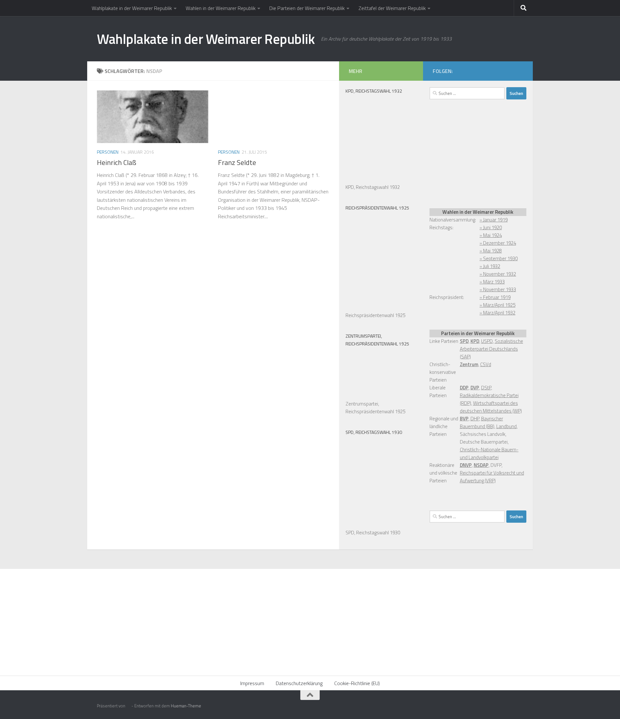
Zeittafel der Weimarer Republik (392, 8)
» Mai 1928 (491, 250)
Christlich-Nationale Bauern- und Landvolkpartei (489, 453)
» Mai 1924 (491, 235)
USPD (487, 341)
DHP (474, 418)
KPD (474, 341)
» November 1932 (498, 274)
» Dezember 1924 (498, 243)
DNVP (466, 465)
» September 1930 (499, 258)
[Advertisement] (477, 152)
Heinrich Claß (116, 162)
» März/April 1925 (497, 305)
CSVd (485, 364)
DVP (474, 387)
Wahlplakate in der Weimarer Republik (132, 8)
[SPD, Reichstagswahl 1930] (378, 525)
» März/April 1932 (497, 312)
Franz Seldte (237, 162)
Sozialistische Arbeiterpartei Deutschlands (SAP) (491, 348)
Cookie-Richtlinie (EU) (357, 683)
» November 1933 (498, 289)
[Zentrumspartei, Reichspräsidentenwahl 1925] (378, 396)
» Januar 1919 (494, 219)
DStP (486, 387)
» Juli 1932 (490, 266)
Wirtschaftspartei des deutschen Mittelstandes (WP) (491, 407)
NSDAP (481, 465)
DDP (464, 387)
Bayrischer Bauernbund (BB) (481, 422)
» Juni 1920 (491, 227)
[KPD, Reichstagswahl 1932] (378, 179)
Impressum (252, 683)
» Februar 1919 (495, 297)
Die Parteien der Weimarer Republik (307, 8)
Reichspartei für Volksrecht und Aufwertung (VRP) (492, 476)
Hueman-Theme (186, 706)
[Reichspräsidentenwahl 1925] (378, 307)
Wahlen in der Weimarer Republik (220, 8)
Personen (108, 152)
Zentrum (469, 364)
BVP (464, 418)
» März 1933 (492, 281)
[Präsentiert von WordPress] (128, 706)
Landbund (506, 426)
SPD (464, 341)
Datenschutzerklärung (299, 683)
